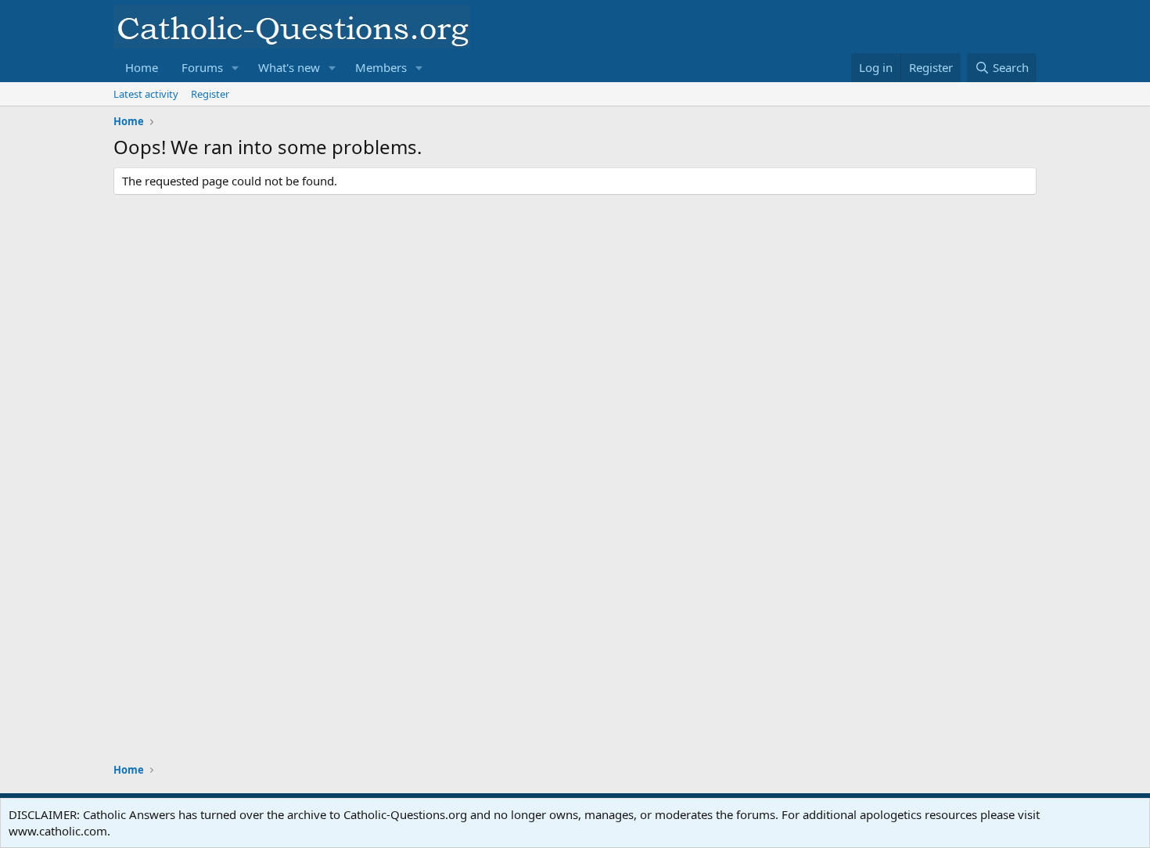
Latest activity (145, 94)
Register (210, 94)
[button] (235, 67)
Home (141, 67)
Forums (202, 67)
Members (381, 67)
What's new (289, 67)
